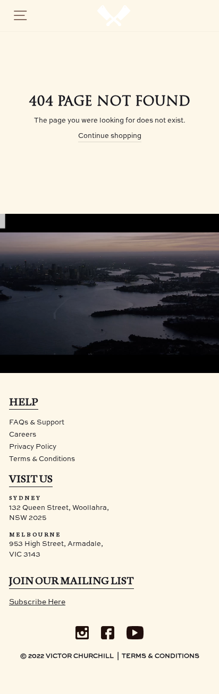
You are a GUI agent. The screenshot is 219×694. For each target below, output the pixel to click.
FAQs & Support (36, 422)
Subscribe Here (37, 602)
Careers (22, 434)
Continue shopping (109, 136)
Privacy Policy (32, 447)
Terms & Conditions (42, 459)
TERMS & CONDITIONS (160, 656)
